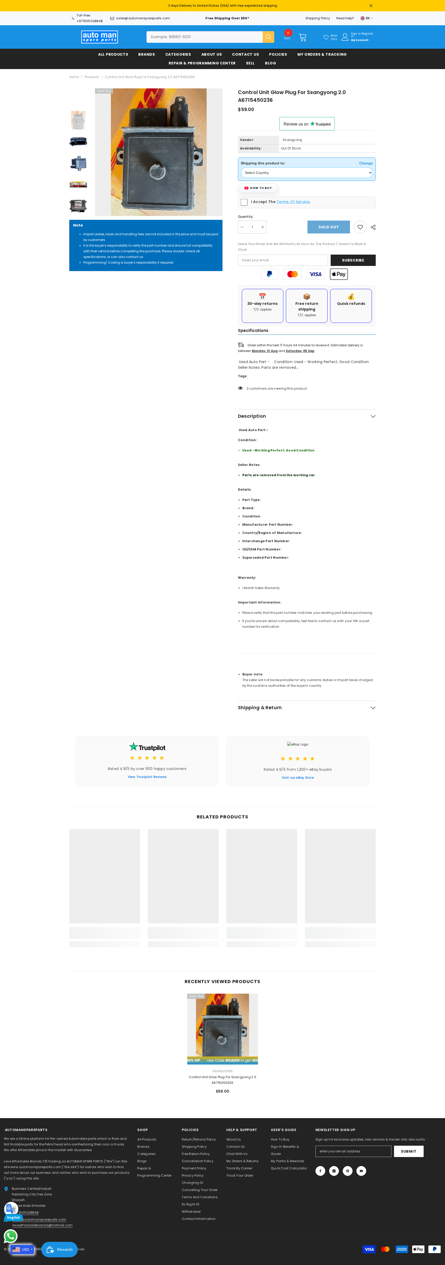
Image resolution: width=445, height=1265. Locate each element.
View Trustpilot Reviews (147, 774)
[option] (158, 149)
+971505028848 (89, 18)
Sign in (354, 32)
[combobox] (205, 34)
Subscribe (353, 257)
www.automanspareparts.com (35, 1164)
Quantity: (246, 214)
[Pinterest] (348, 1168)
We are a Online (17, 1136)
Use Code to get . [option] (222, 4)
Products (92, 74)
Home (74, 74)
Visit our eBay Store (298, 775)
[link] (104, 933)
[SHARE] (371, 225)
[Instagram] (334, 1168)
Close (371, 4)
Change (366, 160)
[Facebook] (320, 1168)
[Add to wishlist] (360, 224)
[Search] (210, 34)
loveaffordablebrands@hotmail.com (42, 1222)
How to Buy (261, 185)
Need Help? (345, 15)
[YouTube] (361, 1168)
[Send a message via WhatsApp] (11, 1236)
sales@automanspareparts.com (143, 15)
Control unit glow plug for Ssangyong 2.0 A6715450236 (222, 1077)
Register (367, 31)
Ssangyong (292, 137)
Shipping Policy (317, 15)
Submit (408, 1148)
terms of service (293, 199)
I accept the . (281, 199)
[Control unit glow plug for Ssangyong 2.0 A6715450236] (222, 1026)
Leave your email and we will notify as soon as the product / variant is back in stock (302, 244)
